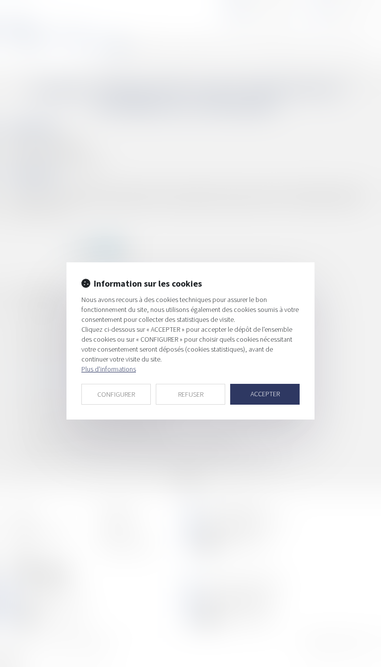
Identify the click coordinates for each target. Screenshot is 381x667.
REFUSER (190, 394)
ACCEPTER (265, 393)
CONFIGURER (116, 394)
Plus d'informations (108, 368)
